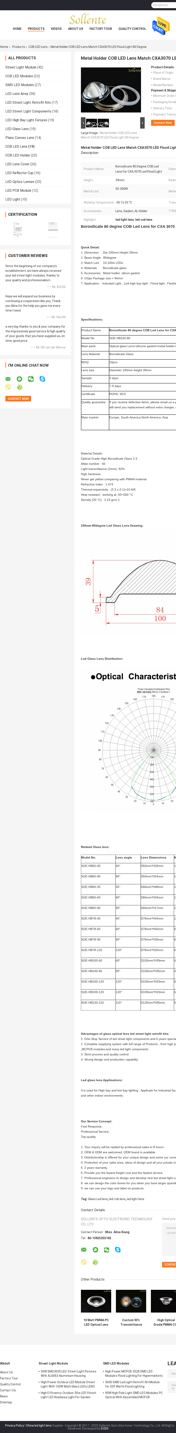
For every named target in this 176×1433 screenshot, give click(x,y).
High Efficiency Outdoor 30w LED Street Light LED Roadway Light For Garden (68, 1395)
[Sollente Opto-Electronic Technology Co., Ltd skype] (44, 379)
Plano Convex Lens (19, 138)
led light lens (135, 1199)
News (4, 1396)
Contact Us (8, 1390)
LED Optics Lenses (19, 182)
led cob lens (117, 1199)
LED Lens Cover (17, 164)
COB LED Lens (38, 47)
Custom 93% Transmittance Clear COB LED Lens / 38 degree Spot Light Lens (131, 1322)
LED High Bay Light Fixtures (26, 120)
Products (36, 28)
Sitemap (6, 1402)
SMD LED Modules (19, 85)
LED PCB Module (18, 190)
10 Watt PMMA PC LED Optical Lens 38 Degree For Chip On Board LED (96, 1322)
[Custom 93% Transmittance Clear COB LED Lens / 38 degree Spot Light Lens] (131, 1301)
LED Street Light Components (28, 111)
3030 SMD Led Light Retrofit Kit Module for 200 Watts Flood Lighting (132, 1384)
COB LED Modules (19, 76)
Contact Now (163, 122)
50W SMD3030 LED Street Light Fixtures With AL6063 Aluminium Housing (68, 1373)
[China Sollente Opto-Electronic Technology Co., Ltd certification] (17, 229)
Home (17, 28)
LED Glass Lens (17, 129)
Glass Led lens (98, 1199)
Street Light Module (20, 67)
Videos (56, 28)
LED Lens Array (16, 94)
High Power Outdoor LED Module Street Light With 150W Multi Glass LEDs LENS (68, 1384)
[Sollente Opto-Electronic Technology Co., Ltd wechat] (33, 379)
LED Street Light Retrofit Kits (28, 102)
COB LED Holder (17, 155)
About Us (75, 28)
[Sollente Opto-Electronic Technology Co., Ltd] (88, 18)
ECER (104, 1428)
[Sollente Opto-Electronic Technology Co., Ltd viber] (10, 387)
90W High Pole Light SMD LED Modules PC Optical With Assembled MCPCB (134, 1395)
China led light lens (39, 1425)
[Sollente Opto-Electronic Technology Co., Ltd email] (10, 379)
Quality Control (132, 28)
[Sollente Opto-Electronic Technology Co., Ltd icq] (22, 387)
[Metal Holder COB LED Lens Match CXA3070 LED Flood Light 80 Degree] (111, 90)
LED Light (12, 199)
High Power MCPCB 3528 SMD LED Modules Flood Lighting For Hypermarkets (134, 1373)
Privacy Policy (14, 1425)
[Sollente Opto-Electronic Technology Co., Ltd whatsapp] (22, 379)
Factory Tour (101, 28)
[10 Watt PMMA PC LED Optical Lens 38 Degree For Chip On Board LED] (96, 1301)
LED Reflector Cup (19, 173)
